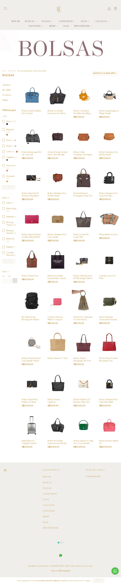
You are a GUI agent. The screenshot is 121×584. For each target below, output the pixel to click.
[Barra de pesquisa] (5, 9)
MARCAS (30, 21)
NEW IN (16, 21)
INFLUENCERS (82, 26)
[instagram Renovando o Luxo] (5, 470)
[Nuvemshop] (60, 571)
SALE (66, 26)
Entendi (98, 580)
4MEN (52, 26)
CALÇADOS (101, 21)
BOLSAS (46, 21)
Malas (5, 100)
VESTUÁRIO (35, 26)
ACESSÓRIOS (66, 21)
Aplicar (14, 280)
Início (4, 71)
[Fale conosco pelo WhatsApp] (115, 571)
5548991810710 (93, 476)
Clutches (6, 85)
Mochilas (6, 90)
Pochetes (6, 95)
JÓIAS (84, 21)
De (3, 276)
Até (9, 276)
